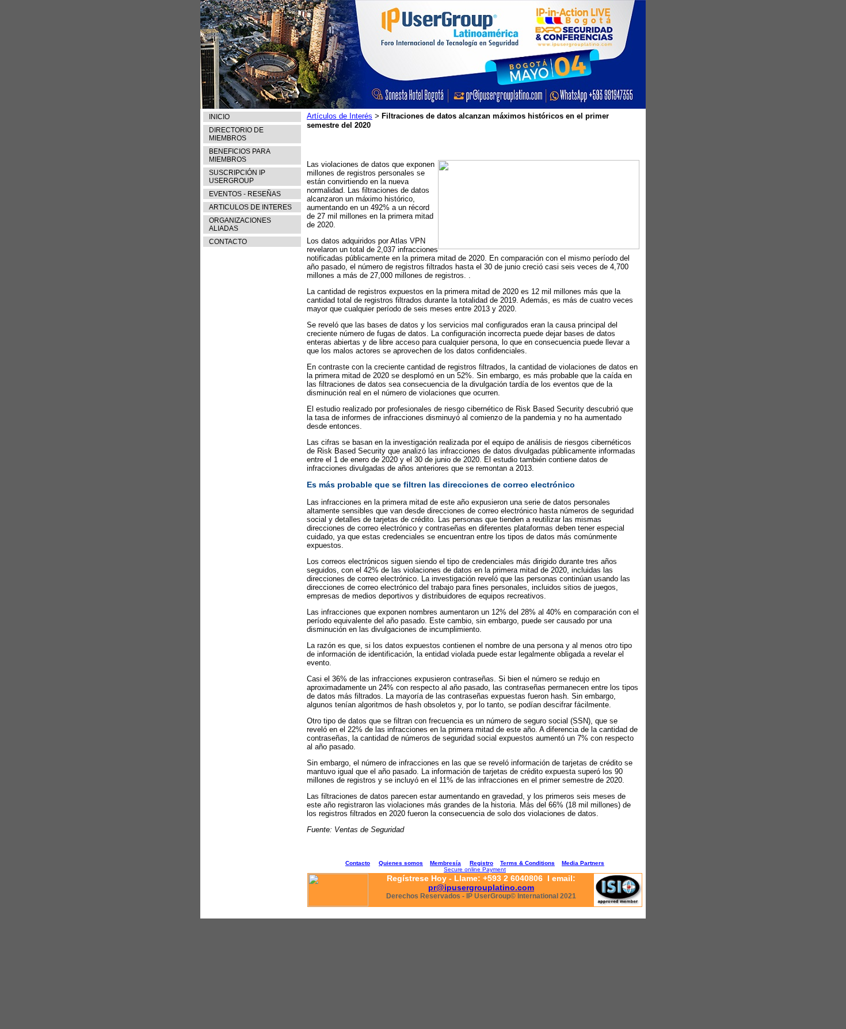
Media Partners (583, 863)
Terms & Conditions (527, 863)
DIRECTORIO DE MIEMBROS (236, 134)
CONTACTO (228, 242)
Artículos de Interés (339, 116)
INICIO (219, 117)
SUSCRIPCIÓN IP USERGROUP (237, 177)
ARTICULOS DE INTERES (250, 207)
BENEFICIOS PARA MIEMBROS (239, 155)
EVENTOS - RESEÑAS (245, 194)
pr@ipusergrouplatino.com (481, 887)
